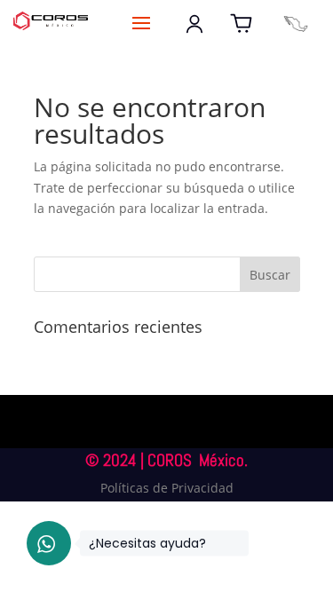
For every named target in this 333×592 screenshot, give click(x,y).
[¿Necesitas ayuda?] (49, 543)
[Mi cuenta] (194, 24)
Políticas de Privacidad (167, 487)
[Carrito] (241, 24)
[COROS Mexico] (295, 24)
